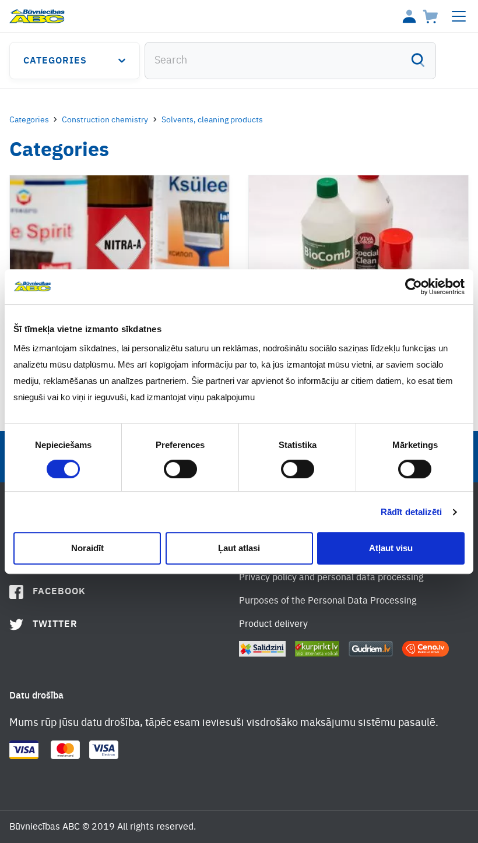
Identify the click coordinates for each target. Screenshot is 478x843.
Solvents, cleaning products (212, 120)
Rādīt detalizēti (411, 512)
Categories (55, 61)
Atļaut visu (391, 548)
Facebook (59, 592)
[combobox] (290, 60)
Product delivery (273, 624)
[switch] (180, 469)
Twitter (55, 624)
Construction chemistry (105, 120)
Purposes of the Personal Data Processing (327, 601)
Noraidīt (87, 548)
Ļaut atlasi (239, 548)
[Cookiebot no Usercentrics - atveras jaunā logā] (414, 286)
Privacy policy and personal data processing (331, 578)
